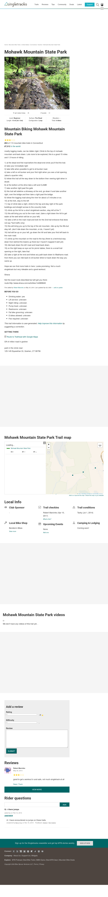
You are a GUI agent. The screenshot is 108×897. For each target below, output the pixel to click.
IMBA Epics (40, 860)
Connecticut (33, 45)
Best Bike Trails (29, 860)
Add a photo (33, 113)
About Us (17, 855)
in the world (15, 146)
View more (12, 531)
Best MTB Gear (52, 860)
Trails (36, 4)
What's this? (47, 519)
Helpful (45, 823)
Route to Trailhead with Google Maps (22, 336)
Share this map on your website (95, 495)
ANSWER (8, 815)
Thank (20, 784)
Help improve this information (50, 323)
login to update (82, 516)
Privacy (41, 864)
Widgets (34, 855)
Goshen (40, 45)
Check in (53, 113)
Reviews (45, 4)
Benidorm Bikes (15, 528)
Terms (36, 864)
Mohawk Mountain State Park (51, 45)
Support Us (26, 855)
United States (25, 45)
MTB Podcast (17, 860)
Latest (79, 4)
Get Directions (20, 113)
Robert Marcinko (19, 287)
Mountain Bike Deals (67, 860)
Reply (15, 784)
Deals (72, 4)
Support (90, 4)
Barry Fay (19, 823)
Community (62, 4)
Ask (64, 804)
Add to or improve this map (76, 495)
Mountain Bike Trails (14, 45)
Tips (53, 4)
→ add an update (57, 287)
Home (6, 45)
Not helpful (52, 823)
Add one (46, 532)
